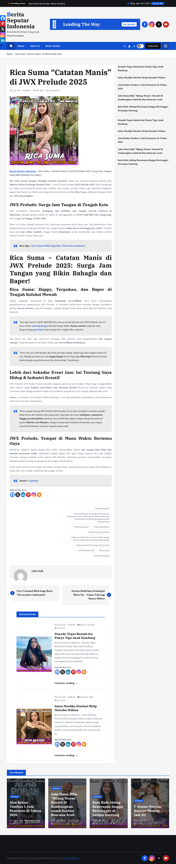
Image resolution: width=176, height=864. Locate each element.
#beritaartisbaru (82, 526)
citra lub (16, 90)
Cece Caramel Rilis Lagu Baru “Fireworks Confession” (58, 245)
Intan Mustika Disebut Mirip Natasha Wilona (142, 77)
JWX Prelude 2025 (86, 550)
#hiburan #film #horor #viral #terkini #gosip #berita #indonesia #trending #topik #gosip (90, 538)
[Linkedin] (23, 494)
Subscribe (153, 45)
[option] (26, 803)
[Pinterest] (28, 494)
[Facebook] (12, 494)
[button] (163, 773)
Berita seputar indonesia (23, 171)
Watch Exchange (102, 555)
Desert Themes (71, 858)
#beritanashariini (102, 526)
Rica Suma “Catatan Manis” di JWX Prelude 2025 (38, 54)
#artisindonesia (102, 508)
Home (21, 45)
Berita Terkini (53, 45)
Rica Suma (104, 550)
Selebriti (26, 90)
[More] (39, 494)
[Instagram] (33, 494)
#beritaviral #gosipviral (99, 532)
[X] (17, 494)
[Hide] (1, 45)
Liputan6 (33, 480)
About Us (35, 45)
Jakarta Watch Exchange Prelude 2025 (93, 545)
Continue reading (65, 683)
